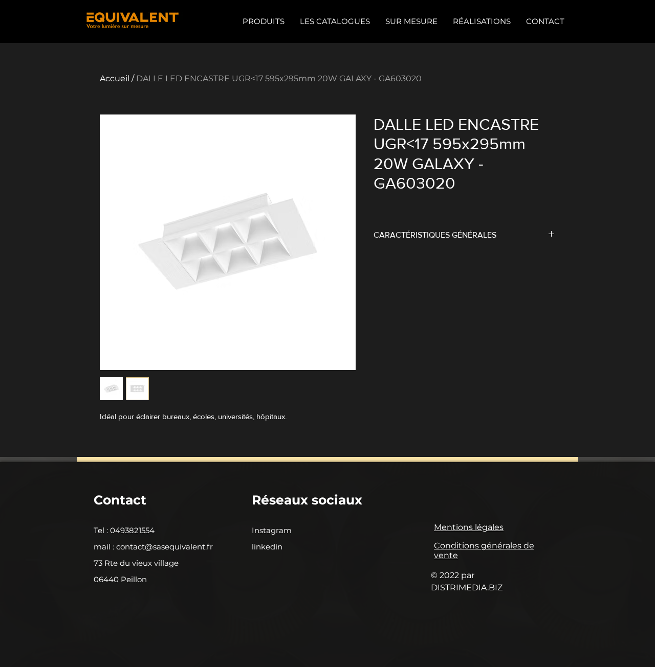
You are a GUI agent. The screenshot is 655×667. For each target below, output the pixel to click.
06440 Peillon (120, 579)
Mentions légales (469, 527)
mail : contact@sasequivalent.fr (153, 546)
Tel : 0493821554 (124, 530)
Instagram (272, 530)
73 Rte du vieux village (136, 563)
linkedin (267, 546)
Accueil (114, 78)
